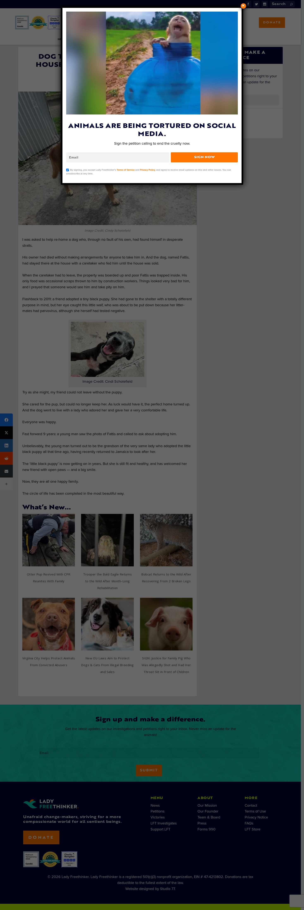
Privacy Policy (147, 170)
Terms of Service (126, 170)
